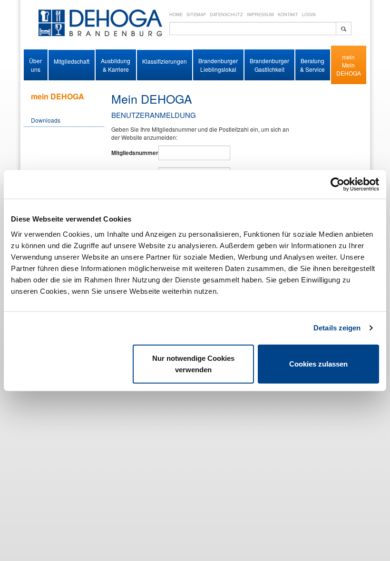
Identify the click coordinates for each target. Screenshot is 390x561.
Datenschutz (226, 14)
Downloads (45, 120)
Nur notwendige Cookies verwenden (193, 363)
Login (309, 14)
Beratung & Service (312, 65)
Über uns (35, 65)
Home (176, 14)
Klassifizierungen (164, 61)
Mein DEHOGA (348, 69)
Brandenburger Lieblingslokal (218, 65)
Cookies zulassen (318, 363)
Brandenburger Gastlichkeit (269, 65)
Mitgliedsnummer (133, 152)
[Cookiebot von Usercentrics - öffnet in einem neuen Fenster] (337, 184)
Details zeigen (337, 328)
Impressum (260, 14)
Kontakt (288, 14)
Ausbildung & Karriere (115, 65)
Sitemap (196, 14)
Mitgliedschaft (71, 61)
